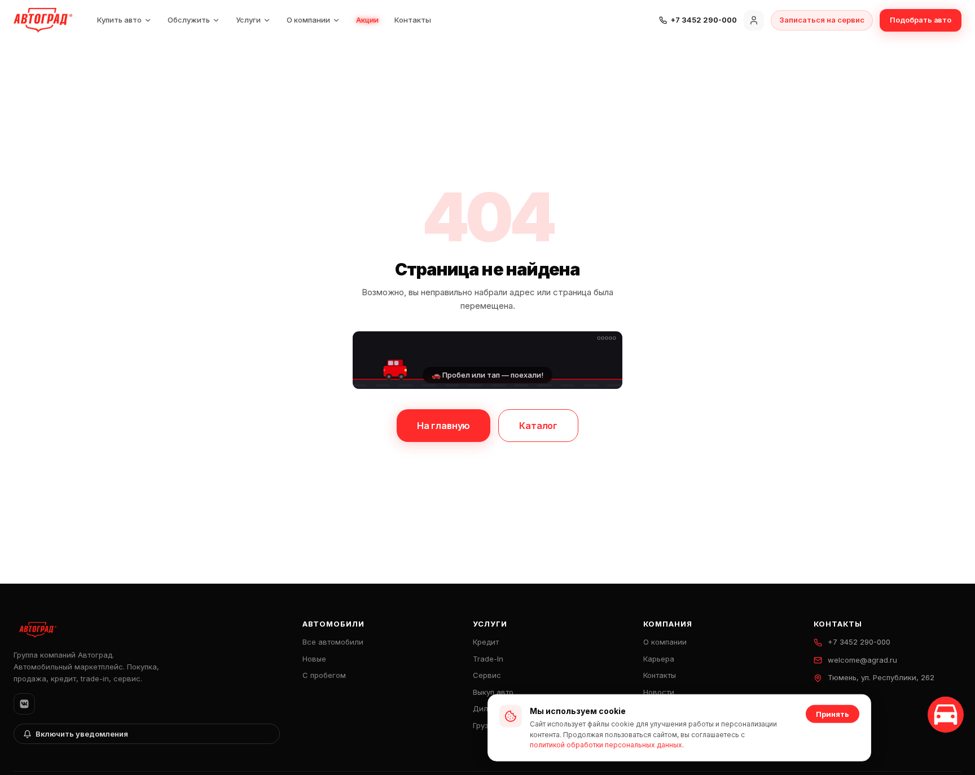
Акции (367, 19)
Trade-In (488, 658)
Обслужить (189, 19)
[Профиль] (754, 20)
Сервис (487, 675)
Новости (658, 692)
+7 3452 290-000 (859, 641)
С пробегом (324, 675)
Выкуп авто (493, 692)
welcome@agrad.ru (862, 659)
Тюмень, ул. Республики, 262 (881, 677)
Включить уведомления (82, 733)
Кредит (486, 641)
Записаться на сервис (821, 19)
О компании (308, 19)
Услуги (248, 19)
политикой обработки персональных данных (606, 745)
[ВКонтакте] (24, 704)
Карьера (658, 658)
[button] (487, 360)
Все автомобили (332, 641)
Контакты (412, 19)
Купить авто (119, 19)
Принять (832, 714)
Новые (314, 658)
